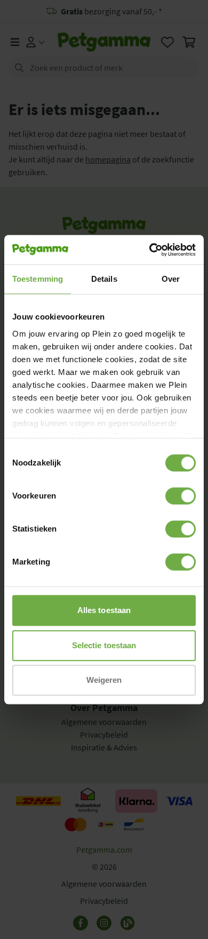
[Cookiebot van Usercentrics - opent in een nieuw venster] (149, 250)
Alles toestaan (104, 610)
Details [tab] (104, 278)
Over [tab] (171, 278)
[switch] (180, 495)
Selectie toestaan (104, 645)
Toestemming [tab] (37, 278)
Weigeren (104, 679)
